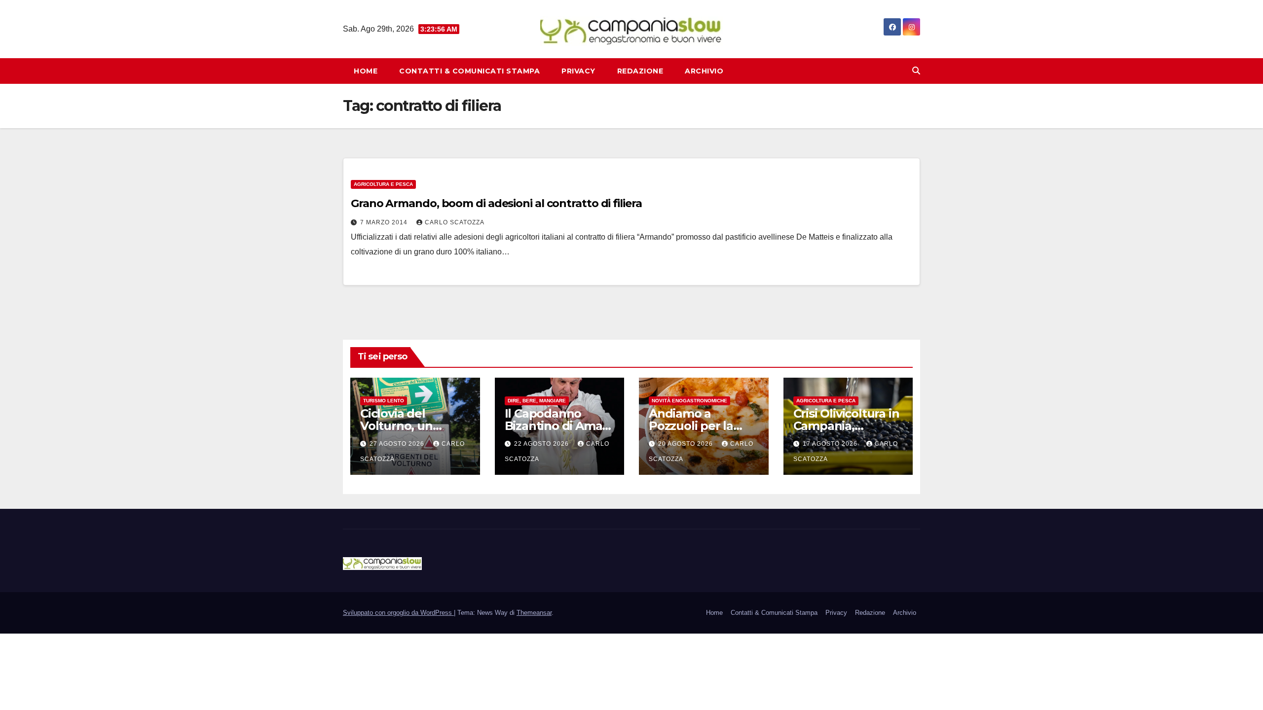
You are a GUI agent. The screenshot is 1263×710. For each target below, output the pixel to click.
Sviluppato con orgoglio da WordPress (398, 612)
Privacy (578, 71)
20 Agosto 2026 (686, 443)
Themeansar (534, 612)
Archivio (704, 71)
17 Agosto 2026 (831, 443)
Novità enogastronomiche (689, 400)
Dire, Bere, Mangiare (537, 400)
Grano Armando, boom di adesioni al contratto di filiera (496, 203)
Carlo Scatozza (454, 222)
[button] (916, 71)
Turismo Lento (383, 400)
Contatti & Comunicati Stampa (469, 71)
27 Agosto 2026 (398, 443)
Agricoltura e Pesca (383, 184)
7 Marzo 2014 (384, 222)
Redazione (640, 71)
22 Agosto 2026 (542, 443)
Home (365, 71)
